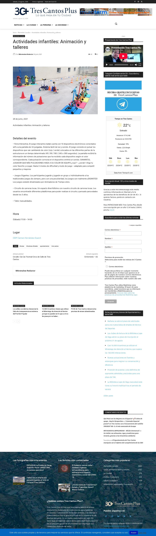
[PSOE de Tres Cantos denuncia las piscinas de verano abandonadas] (84, 297)
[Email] (32, 60)
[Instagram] (138, 1)
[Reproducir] (107, 65)
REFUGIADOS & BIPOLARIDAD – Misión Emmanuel (121, 431)
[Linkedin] (26, 60)
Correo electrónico (113, 230)
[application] (123, 56)
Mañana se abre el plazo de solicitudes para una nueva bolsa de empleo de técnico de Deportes (123, 325)
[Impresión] (37, 60)
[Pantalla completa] (140, 65)
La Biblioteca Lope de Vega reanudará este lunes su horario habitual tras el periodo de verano (123, 385)
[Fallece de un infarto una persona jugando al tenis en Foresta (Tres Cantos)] (19, 481)
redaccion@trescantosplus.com (116, 526)
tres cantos (55, 246)
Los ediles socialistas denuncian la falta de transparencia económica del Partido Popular (25, 311)
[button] (125, 24)
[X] (141, 1)
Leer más (142, 532)
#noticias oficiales (32, 246)
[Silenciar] (136, 65)
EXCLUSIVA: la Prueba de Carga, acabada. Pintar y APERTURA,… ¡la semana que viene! (39, 467)
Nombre (108, 238)
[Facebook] (135, 1)
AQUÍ (111, 210)
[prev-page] (14, 321)
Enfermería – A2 (91, 257)
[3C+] (45, 12)
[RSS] (124, 516)
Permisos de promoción (114, 257)
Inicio (14, 33)
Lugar (16, 232)
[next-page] (18, 321)
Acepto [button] (133, 533)
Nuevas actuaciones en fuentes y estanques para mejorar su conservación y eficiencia (122, 361)
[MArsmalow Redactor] (14, 54)
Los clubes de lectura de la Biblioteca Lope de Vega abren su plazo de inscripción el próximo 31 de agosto (123, 337)
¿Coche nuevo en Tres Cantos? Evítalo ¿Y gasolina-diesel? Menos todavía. (84, 487)
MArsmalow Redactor (26, 54)
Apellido (108, 247)
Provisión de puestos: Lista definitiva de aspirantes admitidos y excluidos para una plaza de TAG (122, 373)
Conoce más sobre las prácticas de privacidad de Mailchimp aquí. (121, 294)
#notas (22, 246)
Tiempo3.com (127, 173)
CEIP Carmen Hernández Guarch (27, 238)
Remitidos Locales (24, 33)
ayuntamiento (44, 246)
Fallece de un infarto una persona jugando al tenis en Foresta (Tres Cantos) (38, 480)
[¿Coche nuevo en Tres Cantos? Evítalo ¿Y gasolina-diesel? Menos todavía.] (64, 488)
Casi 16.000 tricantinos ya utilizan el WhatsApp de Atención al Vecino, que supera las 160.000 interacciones (123, 349)
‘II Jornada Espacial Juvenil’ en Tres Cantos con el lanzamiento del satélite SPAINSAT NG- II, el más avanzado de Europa (123, 423)
